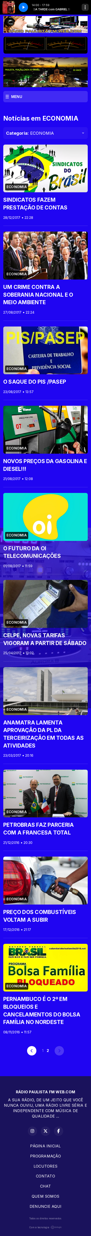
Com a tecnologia (39, 1227)
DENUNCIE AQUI (45, 1206)
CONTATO (45, 1176)
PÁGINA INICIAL (45, 1146)
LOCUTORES (45, 1166)
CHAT (45, 1186)
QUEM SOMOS (45, 1196)
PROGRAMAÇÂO (45, 1156)
